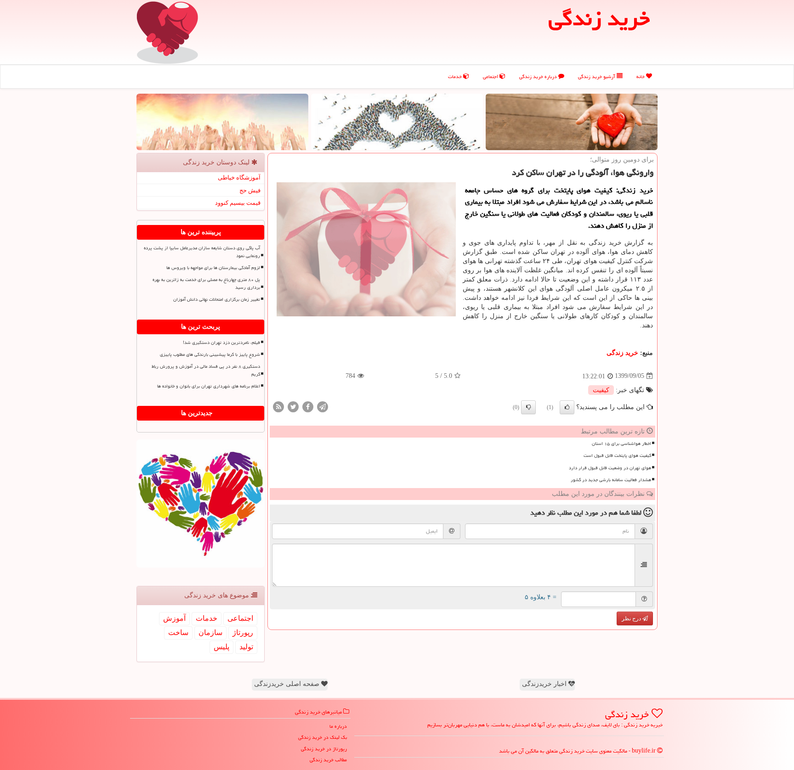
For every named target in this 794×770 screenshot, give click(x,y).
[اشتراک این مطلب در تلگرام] (322, 406)
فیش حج (250, 190)
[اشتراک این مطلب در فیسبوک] (307, 406)
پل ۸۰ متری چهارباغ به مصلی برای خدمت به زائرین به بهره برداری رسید (206, 283)
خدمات (455, 76)
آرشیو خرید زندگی (597, 76)
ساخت (178, 632)
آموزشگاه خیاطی (239, 177)
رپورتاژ (243, 632)
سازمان (210, 632)
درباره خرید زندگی (538, 76)
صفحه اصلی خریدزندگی (287, 683)
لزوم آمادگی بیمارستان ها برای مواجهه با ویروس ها (213, 267)
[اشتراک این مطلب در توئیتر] (293, 406)
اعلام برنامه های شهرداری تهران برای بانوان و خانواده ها (208, 386)
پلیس (221, 647)
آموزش (174, 618)
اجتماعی (491, 76)
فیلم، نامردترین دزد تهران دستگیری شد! (221, 342)
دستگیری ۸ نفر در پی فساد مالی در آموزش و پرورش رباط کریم (206, 370)
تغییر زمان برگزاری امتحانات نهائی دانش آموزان (216, 299)
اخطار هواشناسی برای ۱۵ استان (621, 443)
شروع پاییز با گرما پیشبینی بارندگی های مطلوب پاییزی (210, 354)
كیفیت (601, 390)
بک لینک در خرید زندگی (322, 737)
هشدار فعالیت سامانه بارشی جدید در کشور (611, 479)
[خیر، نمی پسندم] (528, 407)
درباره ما (338, 726)
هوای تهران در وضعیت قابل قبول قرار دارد (610, 467)
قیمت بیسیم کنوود (238, 202)
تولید (246, 647)
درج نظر (632, 618)
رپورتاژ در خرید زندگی (324, 748)
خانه (641, 76)
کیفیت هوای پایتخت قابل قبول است (617, 455)
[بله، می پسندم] (567, 407)
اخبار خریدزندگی (545, 683)
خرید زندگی (622, 352)
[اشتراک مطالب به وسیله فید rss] (278, 406)
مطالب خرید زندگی (328, 759)
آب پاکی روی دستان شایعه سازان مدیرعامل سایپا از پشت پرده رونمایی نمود (202, 251)
